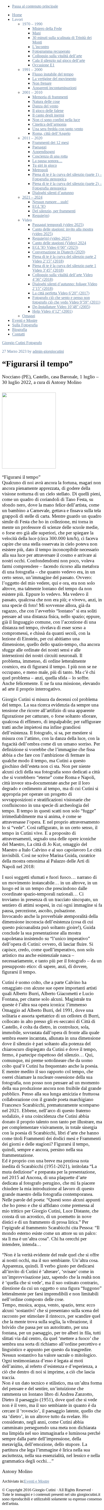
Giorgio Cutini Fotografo (22, 343)
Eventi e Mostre (36, 1481)
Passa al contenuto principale (35, 6)
